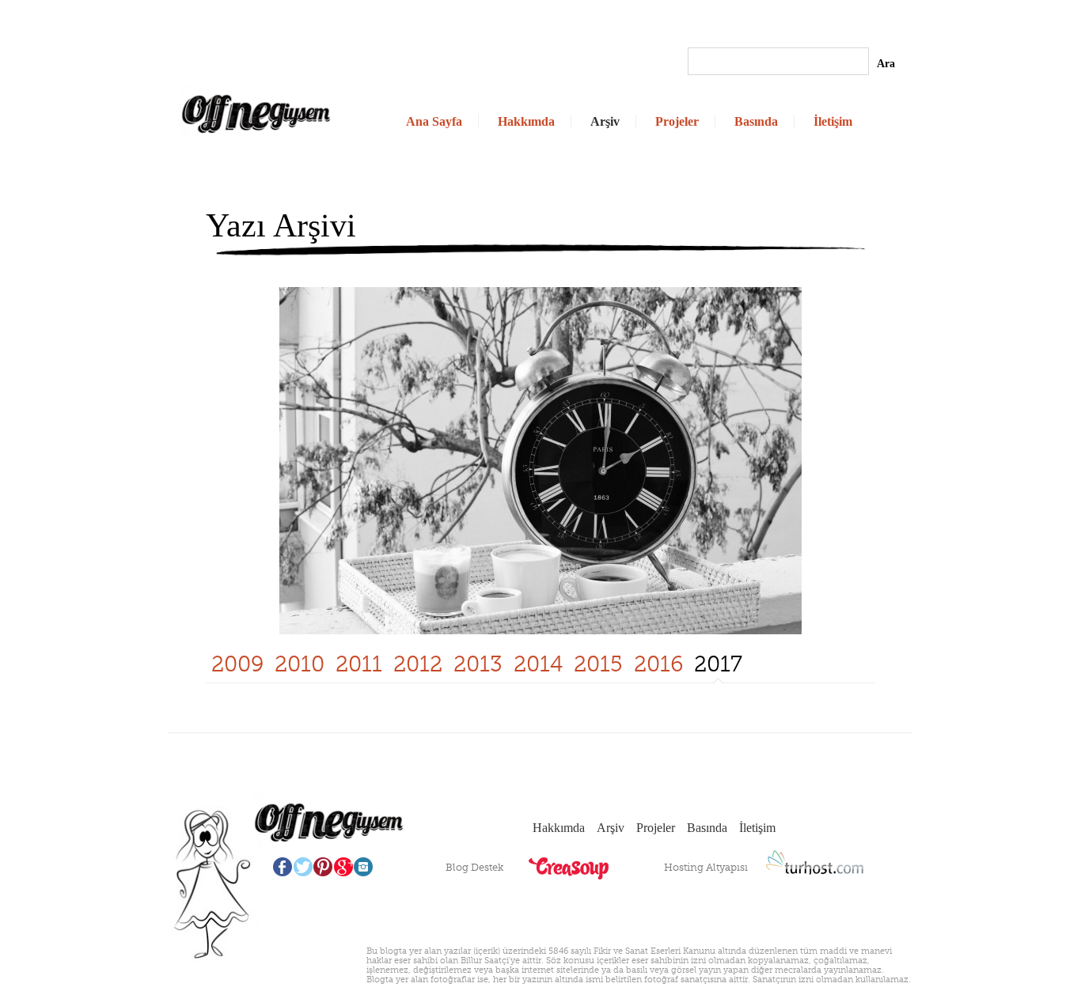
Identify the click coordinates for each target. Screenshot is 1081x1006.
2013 (478, 664)
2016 (658, 664)
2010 (299, 664)
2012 (417, 664)
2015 (598, 664)
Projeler (677, 121)
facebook (281, 867)
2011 (359, 664)
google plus (343, 867)
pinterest (323, 867)
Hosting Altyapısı (706, 867)
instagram (364, 867)
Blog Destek (474, 867)
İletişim (833, 121)
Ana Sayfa (434, 121)
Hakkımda (526, 121)
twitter (302, 867)
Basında (756, 121)
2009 (237, 664)
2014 (538, 664)
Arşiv (605, 121)
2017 (718, 664)
